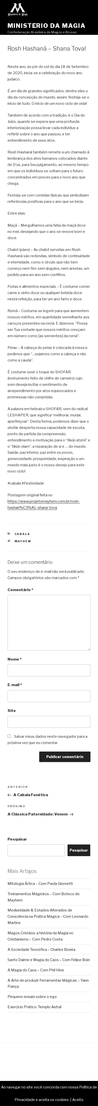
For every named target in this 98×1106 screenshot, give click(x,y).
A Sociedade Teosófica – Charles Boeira (41, 949)
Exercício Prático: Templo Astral (34, 1007)
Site (12, 710)
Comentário (20, 590)
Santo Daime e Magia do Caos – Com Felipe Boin (49, 960)
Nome (15, 659)
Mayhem (23, 541)
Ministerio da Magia (46, 25)
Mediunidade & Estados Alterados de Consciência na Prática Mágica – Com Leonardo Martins (48, 916)
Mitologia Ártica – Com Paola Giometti (40, 883)
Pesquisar (17, 839)
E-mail (15, 685)
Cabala (22, 534)
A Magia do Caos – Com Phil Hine (36, 970)
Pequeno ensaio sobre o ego (32, 996)
